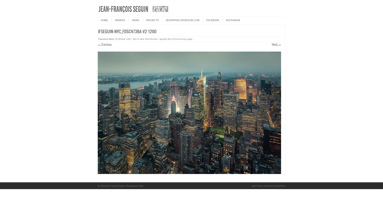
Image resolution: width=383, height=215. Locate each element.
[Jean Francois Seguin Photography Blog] (133, 13)
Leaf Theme (257, 186)
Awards (120, 20)
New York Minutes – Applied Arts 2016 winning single (166, 39)
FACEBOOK (212, 20)
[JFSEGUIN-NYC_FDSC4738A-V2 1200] (189, 113)
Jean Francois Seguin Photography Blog (124, 186)
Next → (276, 44)
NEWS (135, 20)
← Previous (105, 44)
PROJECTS (152, 20)
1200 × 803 (131, 39)
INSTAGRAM (233, 20)
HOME (104, 20)
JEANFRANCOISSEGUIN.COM (182, 20)
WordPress (280, 186)
